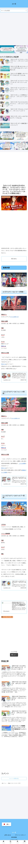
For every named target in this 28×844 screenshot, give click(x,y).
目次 (12, 258)
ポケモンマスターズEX (8, 616)
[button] (26, 10)
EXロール (3, 346)
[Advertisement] (14, 29)
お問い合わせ (7, 835)
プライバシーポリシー (20, 835)
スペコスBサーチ (14, 316)
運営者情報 (14, 837)
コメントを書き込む (14, 778)
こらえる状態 (22, 463)
